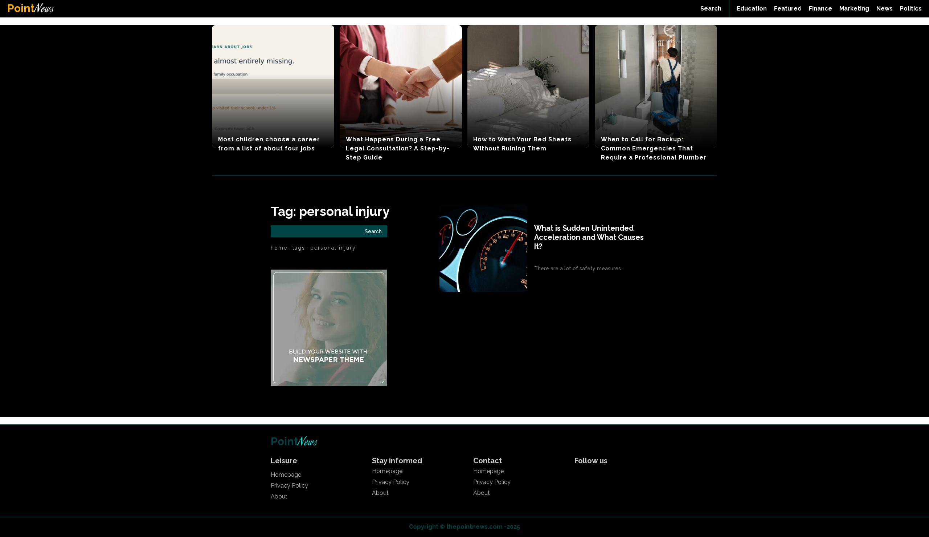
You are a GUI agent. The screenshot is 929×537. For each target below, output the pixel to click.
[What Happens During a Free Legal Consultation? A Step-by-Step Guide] (401, 86)
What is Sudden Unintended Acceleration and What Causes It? (589, 237)
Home (279, 248)
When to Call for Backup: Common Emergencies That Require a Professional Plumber (654, 148)
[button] (710, 9)
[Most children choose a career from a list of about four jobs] (273, 86)
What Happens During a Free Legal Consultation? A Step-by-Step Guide (398, 148)
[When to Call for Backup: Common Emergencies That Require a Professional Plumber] (656, 86)
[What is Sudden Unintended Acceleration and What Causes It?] (483, 248)
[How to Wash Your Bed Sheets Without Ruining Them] (528, 86)
